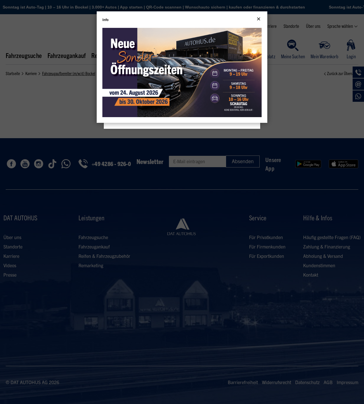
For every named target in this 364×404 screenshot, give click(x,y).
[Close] (258, 19)
